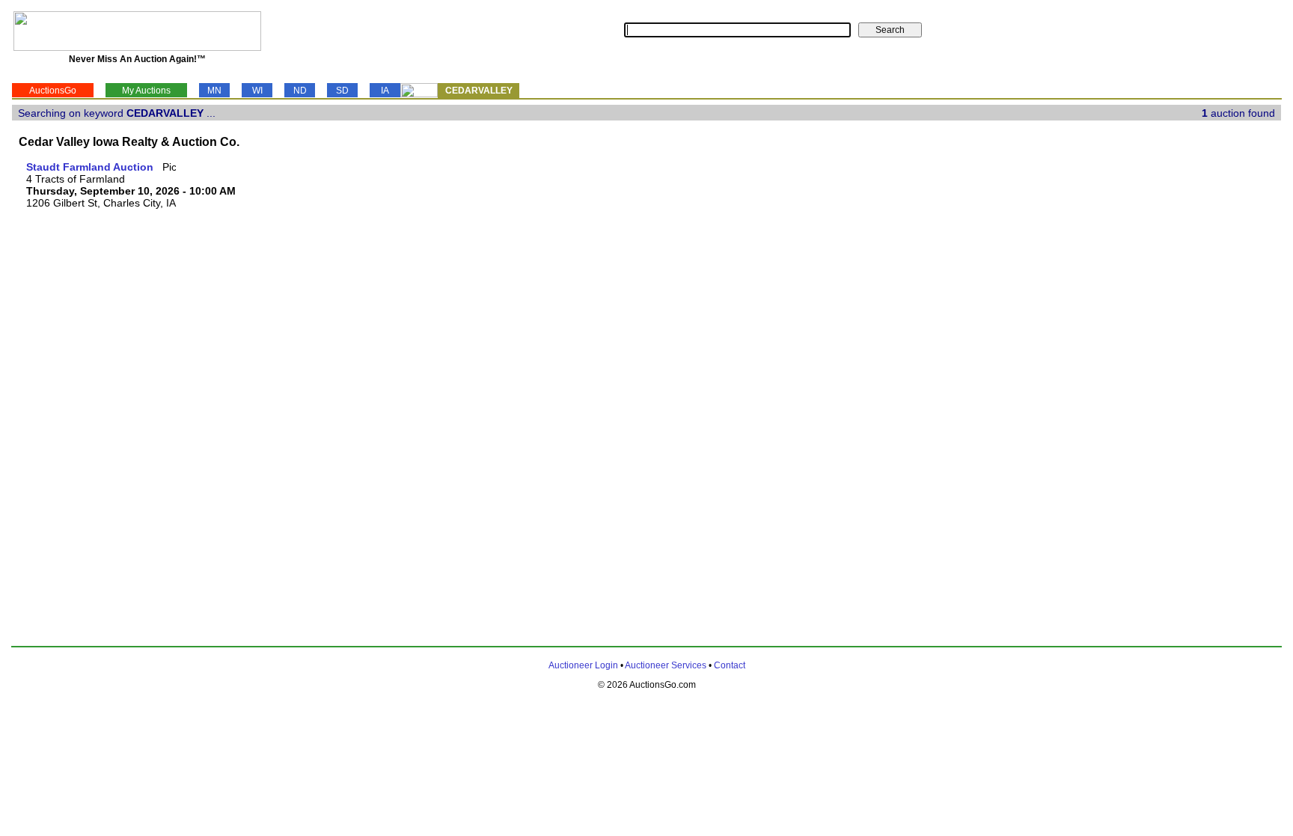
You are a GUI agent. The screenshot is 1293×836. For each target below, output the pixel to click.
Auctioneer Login (583, 665)
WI (257, 90)
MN (214, 90)
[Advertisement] (1220, 385)
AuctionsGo (52, 90)
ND (300, 90)
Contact (729, 665)
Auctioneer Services (665, 665)
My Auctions (146, 90)
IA (385, 90)
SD (342, 90)
